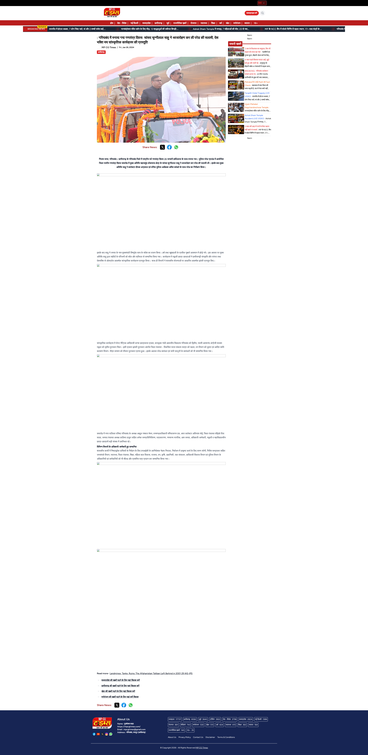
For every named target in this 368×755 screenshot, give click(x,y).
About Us (172, 737)
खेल (227, 23)
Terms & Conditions (226, 737)
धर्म (220, 23)
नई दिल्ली (134, 23)
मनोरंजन (236, 23)
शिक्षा (213, 23)
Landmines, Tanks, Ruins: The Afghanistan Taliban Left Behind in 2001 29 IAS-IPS (151, 673)
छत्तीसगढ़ (158, 23)
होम (111, 23)
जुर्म (167, 23)
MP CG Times (202, 748)
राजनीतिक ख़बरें (179, 23)
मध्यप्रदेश (146, 23)
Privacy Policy (185, 737)
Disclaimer (210, 737)
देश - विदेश (121, 23)
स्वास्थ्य (204, 23)
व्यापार (247, 23)
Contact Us (198, 737)
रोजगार (194, 23)
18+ (256, 23)
